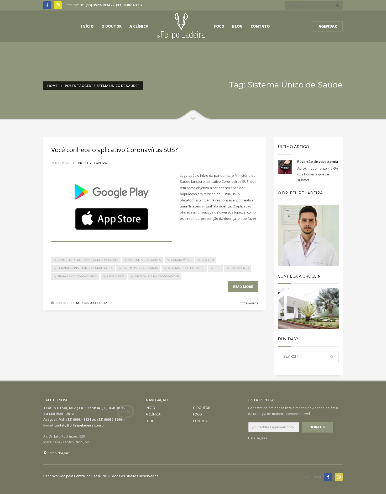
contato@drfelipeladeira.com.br (79, 425)
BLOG (150, 420)
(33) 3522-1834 (98, 5)
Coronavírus (181, 260)
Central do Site (85, 476)
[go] (337, 5)
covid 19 (208, 260)
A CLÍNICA (153, 414)
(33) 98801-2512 (129, 5)
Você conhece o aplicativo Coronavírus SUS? (114, 149)
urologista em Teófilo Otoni (157, 276)
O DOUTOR (201, 407)
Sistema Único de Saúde (186, 268)
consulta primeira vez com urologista (88, 260)
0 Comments (249, 303)
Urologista (98, 303)
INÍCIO (150, 407)
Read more (243, 286)
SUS (217, 268)
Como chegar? (58, 453)
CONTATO (200, 420)
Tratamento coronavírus (77, 276)
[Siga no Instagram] (339, 477)
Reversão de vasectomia (317, 161)
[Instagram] (58, 5)
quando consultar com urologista (85, 268)
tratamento (240, 268)
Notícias (82, 303)
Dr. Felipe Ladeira (92, 163)
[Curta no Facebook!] (328, 477)
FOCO (197, 414)
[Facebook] (47, 5)
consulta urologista (144, 260)
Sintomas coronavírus (140, 268)
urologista (115, 276)
